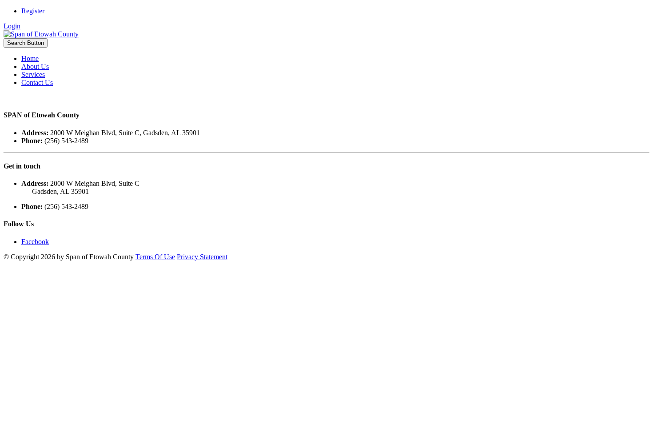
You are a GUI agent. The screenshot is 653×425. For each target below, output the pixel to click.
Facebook (35, 241)
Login (12, 26)
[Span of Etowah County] (41, 34)
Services (33, 74)
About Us (35, 66)
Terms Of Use (155, 257)
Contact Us (37, 82)
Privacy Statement (202, 257)
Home (30, 58)
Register (32, 11)
